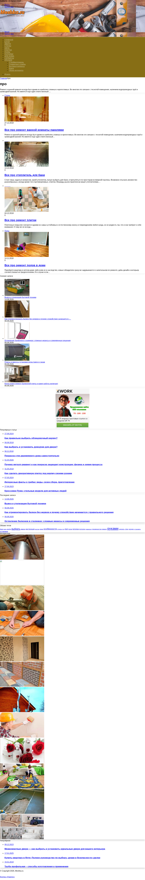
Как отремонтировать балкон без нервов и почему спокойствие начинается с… (38, 319)
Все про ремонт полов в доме (25, 265)
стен (126, 529)
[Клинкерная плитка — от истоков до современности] (22, 686)
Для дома (9, 56)
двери (23, 529)
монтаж (37, 529)
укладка (131, 529)
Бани (7, 42)
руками (112, 528)
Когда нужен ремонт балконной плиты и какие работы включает (31, 384)
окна (41, 529)
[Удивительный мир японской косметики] (22, 762)
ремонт (104, 529)
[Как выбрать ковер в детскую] (22, 788)
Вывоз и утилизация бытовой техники (20, 297)
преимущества (97, 529)
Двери (8, 44)
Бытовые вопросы (17, 66)
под (63, 529)
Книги (11, 68)
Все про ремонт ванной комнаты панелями (34, 129)
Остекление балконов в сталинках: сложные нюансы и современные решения (38, 340)
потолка (75, 529)
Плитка (8, 50)
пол (66, 529)
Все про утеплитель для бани (25, 175)
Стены (8, 46)
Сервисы (9, 58)
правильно (89, 529)
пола (70, 529)
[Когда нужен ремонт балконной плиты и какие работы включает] (17, 382)
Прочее (8, 60)
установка (4, 531)
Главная (3, 78)
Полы (7, 52)
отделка (59, 529)
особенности (50, 529)
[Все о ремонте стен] (22, 737)
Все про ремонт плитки (20, 220)
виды (5, 529)
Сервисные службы (17, 64)
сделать (121, 529)
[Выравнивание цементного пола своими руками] (22, 813)
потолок (82, 529)
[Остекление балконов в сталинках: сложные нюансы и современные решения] (17, 338)
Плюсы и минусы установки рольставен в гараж (25, 362)
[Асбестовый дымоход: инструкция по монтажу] (22, 559)
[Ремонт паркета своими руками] (22, 635)
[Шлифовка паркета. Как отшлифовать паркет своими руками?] (22, 610)
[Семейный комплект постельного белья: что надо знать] (22, 839)
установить (137, 529)
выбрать (16, 529)
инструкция (30, 529)
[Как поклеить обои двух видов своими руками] (22, 661)
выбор (9, 529)
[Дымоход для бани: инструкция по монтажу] (22, 711)
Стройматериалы (16, 62)
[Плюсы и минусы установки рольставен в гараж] (17, 360)
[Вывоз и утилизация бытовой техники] (17, 295)
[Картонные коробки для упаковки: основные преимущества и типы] (22, 584)
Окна (7, 48)
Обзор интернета (16, 70)
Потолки (9, 54)
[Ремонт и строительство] (12, 28)
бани (1, 529)
